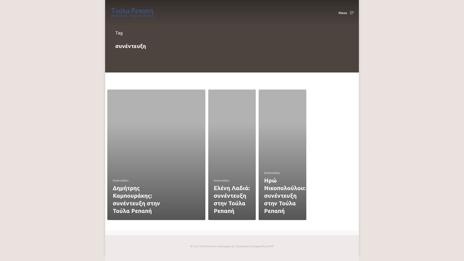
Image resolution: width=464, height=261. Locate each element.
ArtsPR (270, 246)
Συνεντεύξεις (121, 180)
